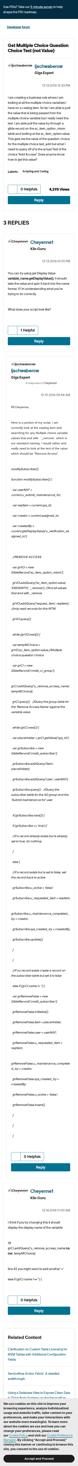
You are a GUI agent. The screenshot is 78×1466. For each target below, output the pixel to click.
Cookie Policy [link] (18, 1435)
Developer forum (18, 27)
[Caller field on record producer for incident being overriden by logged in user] (61, 222)
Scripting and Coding (36, 171)
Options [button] (72, 27)
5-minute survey (41, 7)
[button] (12, 189)
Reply (39, 200)
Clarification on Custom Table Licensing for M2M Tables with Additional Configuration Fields (37, 1354)
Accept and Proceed (39, 1459)
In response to (41, 383)
